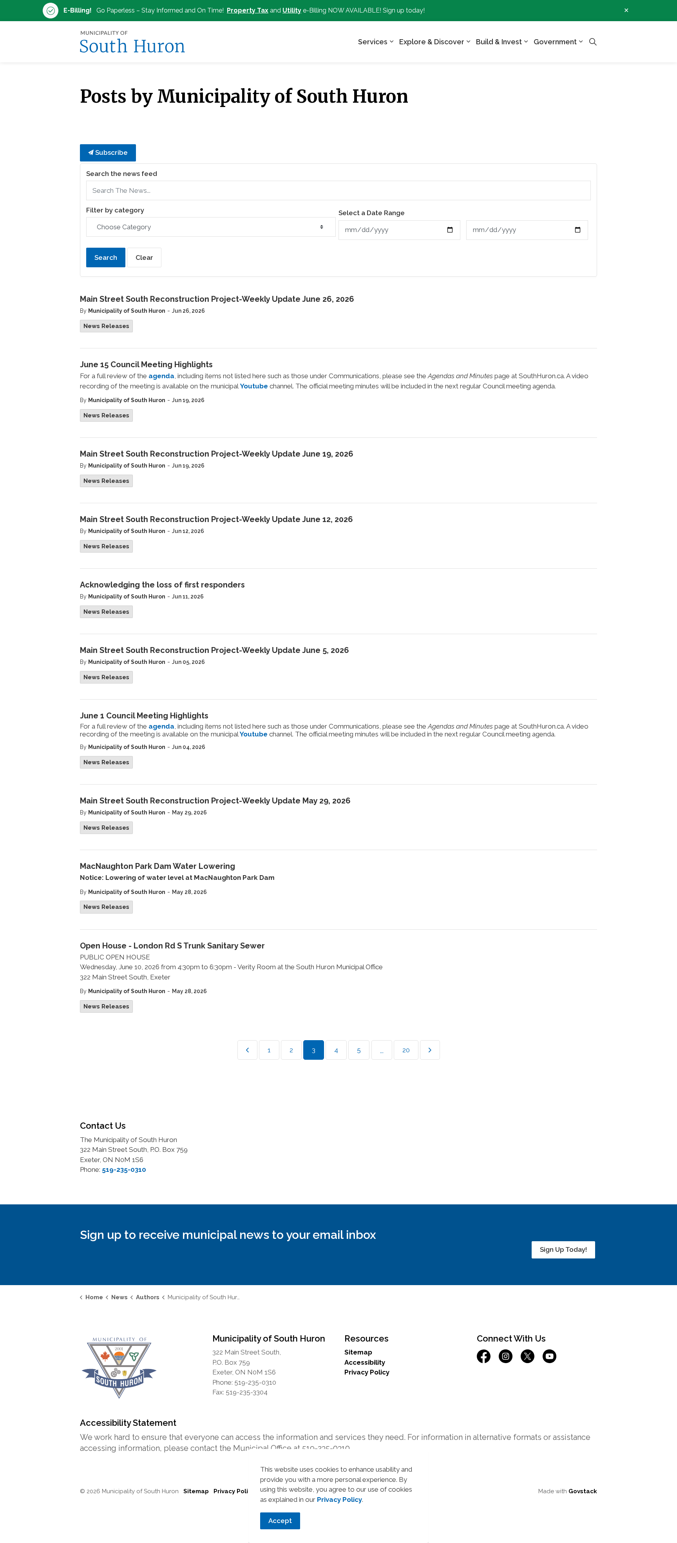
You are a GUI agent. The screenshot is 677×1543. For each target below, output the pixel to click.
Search (105, 257)
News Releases (106, 326)
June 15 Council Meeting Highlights (146, 364)
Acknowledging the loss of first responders (162, 584)
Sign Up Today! (563, 1249)
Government (555, 42)
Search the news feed (121, 174)
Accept (280, 1521)
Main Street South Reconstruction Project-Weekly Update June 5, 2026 (214, 650)
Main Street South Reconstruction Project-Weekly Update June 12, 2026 (216, 519)
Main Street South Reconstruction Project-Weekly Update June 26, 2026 (217, 299)
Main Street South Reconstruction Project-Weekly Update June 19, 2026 (216, 454)
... (382, 1051)
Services (372, 42)
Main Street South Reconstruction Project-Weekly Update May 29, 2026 (215, 800)
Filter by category (115, 210)
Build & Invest (499, 42)
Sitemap (358, 1352)
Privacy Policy (366, 1372)
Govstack (582, 1491)
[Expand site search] (592, 42)
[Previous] (247, 1050)
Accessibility (364, 1362)
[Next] (430, 1050)
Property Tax (247, 10)
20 (406, 1050)
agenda (161, 376)
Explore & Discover (431, 42)
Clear (144, 257)
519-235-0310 (124, 1169)
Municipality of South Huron (126, 311)
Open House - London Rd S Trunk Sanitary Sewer (172, 945)
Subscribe (111, 152)
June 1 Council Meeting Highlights (144, 715)
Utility (291, 10)
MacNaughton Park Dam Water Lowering (157, 866)
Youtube (254, 386)
